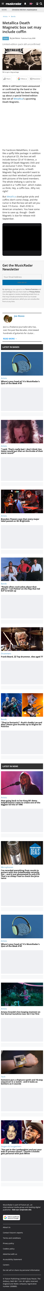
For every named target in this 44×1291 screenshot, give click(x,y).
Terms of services (31, 289)
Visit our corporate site (21, 1209)
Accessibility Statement (12, 1259)
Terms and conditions (12, 1238)
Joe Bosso (16, 38)
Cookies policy (8, 1249)
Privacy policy (8, 1243)
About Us (6, 1227)
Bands (13, 16)
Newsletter (36, 79)
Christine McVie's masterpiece (24, 10)
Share (8, 79)
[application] (22, 237)
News (5, 38)
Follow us (24, 79)
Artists (5, 16)
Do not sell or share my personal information (21, 1270)
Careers (6, 1265)
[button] (3, 3)
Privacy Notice (34, 292)
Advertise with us (10, 1254)
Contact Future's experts (13, 1232)
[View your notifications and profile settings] (25, 3)
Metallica (18, 98)
